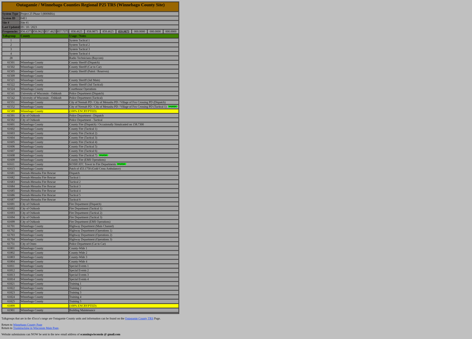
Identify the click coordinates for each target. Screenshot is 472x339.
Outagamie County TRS (139, 318)
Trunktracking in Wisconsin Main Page (35, 328)
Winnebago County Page (27, 324)
